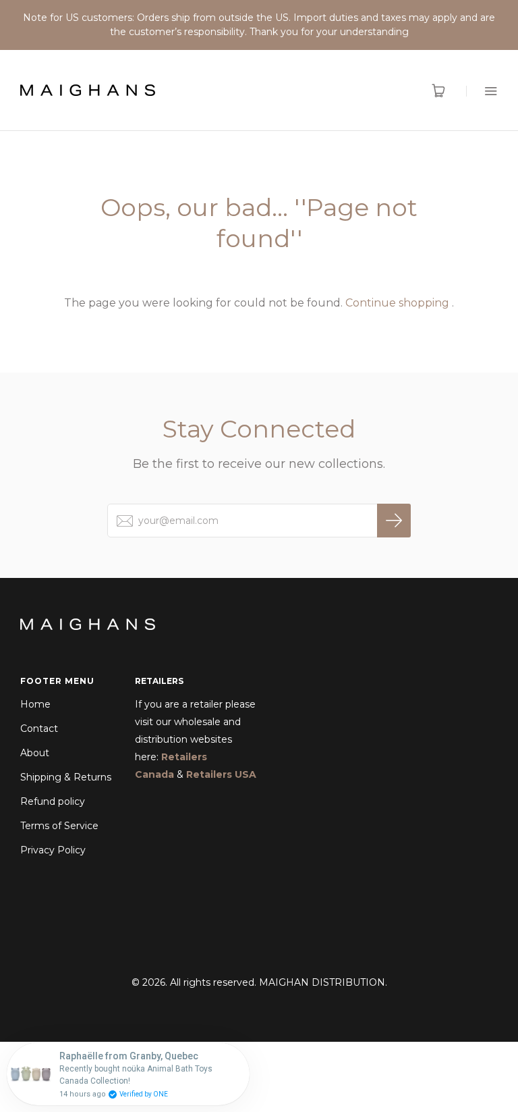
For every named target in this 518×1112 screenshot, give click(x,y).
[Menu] (482, 91)
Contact (39, 728)
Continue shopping (397, 302)
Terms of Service (59, 826)
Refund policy (52, 801)
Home (35, 704)
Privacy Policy (53, 850)
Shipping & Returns (65, 777)
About (34, 753)
